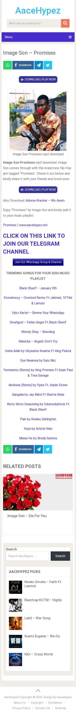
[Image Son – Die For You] (38, 492)
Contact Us (42, 708)
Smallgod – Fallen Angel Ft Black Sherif (38, 322)
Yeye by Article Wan (38, 429)
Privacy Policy (21, 708)
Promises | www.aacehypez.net (25, 225)
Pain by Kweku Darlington (38, 419)
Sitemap (60, 708)
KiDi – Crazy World (39, 654)
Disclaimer (55, 702)
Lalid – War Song (37, 618)
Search (11, 549)
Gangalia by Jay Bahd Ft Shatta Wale (38, 394)
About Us (20, 702)
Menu (9, 37)
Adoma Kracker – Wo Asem (45, 200)
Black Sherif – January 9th (38, 288)
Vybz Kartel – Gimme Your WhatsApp (38, 313)
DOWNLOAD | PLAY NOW (40, 79)
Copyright (37, 702)
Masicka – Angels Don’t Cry (38, 341)
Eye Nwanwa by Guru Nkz (38, 360)
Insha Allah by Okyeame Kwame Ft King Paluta (38, 351)
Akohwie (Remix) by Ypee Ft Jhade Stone (38, 385)
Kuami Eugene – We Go (42, 636)
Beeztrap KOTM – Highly (43, 600)
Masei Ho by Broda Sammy (38, 438)
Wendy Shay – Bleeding (38, 332)
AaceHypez (38, 10)
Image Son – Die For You (27, 516)
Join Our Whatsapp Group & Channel (38, 262)
